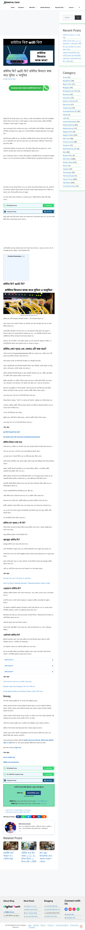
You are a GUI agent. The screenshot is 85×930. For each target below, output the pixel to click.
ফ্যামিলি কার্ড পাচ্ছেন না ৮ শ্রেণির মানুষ (8, 855)
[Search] (78, 17)
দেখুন (23, 256)
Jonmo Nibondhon (69, 122)
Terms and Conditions (61, 925)
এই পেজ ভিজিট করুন (41, 801)
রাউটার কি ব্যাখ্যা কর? (9, 665)
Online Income (68, 142)
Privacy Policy (74, 925)
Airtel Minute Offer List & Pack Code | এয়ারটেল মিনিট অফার (23, 691)
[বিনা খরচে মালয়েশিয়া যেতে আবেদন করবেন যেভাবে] (47, 848)
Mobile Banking (45, 7)
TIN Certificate (68, 176)
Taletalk (66, 169)
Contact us (50, 925)
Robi (64, 152)
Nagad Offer (67, 132)
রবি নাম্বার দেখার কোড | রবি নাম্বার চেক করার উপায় (16, 578)
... (20, 830)
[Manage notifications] (81, 926)
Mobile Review (68, 128)
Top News (21, 7)
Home (13, 7)
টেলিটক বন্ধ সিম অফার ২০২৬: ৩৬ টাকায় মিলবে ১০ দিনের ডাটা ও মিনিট (28, 857)
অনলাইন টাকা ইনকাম (51, 916)
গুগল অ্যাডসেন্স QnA (31, 913)
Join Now (49, 205)
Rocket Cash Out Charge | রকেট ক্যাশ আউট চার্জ (19, 686)
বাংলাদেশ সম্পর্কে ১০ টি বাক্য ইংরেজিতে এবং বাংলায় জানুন (17, 810)
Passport (66, 145)
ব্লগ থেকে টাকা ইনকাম (31, 916)
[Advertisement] (29, 23)
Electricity (66, 105)
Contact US (70, 918)
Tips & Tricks (67, 179)
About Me (70, 914)
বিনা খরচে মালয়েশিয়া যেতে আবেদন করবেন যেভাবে (46, 857)
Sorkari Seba (67, 162)
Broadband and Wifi (70, 91)
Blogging (66, 88)
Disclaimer (32, 927)
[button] (79, 7)
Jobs (64, 118)
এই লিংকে (43, 804)
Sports (65, 166)
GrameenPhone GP (70, 111)
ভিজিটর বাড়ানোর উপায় (31, 910)
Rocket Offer (67, 155)
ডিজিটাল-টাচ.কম (9, 912)
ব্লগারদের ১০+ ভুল (31, 906)
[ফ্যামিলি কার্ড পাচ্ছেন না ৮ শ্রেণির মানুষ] (10, 848)
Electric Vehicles (69, 101)
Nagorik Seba (59, 7)
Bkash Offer (67, 84)
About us (43, 925)
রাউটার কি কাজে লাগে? (9, 659)
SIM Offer (32, 7)
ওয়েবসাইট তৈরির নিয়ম (51, 906)
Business (66, 94)
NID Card (66, 138)
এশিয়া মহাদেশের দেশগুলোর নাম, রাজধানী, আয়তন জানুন (17, 682)
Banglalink (67, 81)
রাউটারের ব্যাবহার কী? (9, 671)
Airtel (65, 77)
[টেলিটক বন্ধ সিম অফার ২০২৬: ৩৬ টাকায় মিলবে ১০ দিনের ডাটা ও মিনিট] (28, 848)
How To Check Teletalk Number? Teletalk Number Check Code (26, 583)
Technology (67, 172)
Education (66, 98)
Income (71, 7)
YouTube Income (69, 186)
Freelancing (67, 108)
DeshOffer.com (33, 793)
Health (65, 115)
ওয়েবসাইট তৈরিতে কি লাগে (53, 910)
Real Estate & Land (70, 149)
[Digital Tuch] (11, 2)
